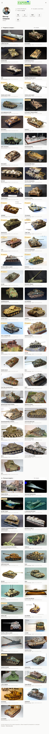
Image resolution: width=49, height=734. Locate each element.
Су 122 (2, 284)
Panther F (27, 129)
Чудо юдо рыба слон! (29, 421)
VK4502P (3, 215)
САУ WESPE (3, 718)
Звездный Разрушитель (30, 494)
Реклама (3, 725)
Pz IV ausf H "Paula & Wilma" (31, 112)
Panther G (27, 266)
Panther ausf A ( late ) (6, 95)
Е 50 (2, 249)
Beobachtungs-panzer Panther (7, 404)
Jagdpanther (27, 667)
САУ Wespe (3, 701)
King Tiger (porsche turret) (7, 387)
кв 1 (2, 473)
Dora (2, 650)
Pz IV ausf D (27, 43)
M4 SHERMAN (28, 301)
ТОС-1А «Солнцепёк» (30, 181)
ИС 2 (26, 370)
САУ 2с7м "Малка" (29, 284)
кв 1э (2, 455)
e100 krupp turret (5, 564)
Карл (26, 564)
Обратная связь (9, 725)
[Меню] (2, 3)
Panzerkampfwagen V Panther (7, 421)
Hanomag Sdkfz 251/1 (30, 163)
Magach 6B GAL (4, 494)
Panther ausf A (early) (29, 95)
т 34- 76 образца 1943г (30, 455)
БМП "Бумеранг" (5, 146)
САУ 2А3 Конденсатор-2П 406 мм (8, 546)
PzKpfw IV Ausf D (5, 667)
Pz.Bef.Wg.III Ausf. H (29, 60)
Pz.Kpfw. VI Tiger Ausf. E (30, 77)
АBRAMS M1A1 (28, 650)
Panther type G (4, 370)
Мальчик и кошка (29, 404)
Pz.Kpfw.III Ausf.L (29, 198)
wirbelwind (27, 701)
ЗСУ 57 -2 (3, 598)
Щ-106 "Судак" (4, 511)
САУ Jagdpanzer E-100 (6, 112)
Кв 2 (2, 438)
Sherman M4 (4, 232)
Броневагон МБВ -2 (29, 528)
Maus (26, 581)
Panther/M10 (4, 60)
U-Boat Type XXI (4, 43)
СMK (2, 77)
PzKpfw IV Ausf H (28, 335)
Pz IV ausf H (3, 163)
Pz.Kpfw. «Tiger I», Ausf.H (6, 266)
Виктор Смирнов (4, 44)
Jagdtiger (27, 318)
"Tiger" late (27, 232)
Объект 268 (3, 615)
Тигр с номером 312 (5, 335)
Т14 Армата (27, 215)
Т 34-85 (26, 632)
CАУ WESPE (27, 615)
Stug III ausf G (4, 198)
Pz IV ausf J (3, 129)
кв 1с (26, 387)
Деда (2, 352)
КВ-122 (2, 581)
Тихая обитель (28, 684)
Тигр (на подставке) (29, 438)
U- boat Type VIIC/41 (29, 598)
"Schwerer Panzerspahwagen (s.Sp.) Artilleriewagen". (9, 529)
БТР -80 (3, 181)
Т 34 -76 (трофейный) (30, 249)
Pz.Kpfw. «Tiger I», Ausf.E (6, 632)
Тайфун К (27, 546)
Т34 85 (26, 352)
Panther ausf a (4, 318)
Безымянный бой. (29, 146)
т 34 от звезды (4, 684)
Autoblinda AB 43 (5, 301)
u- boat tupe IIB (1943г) (30, 511)
